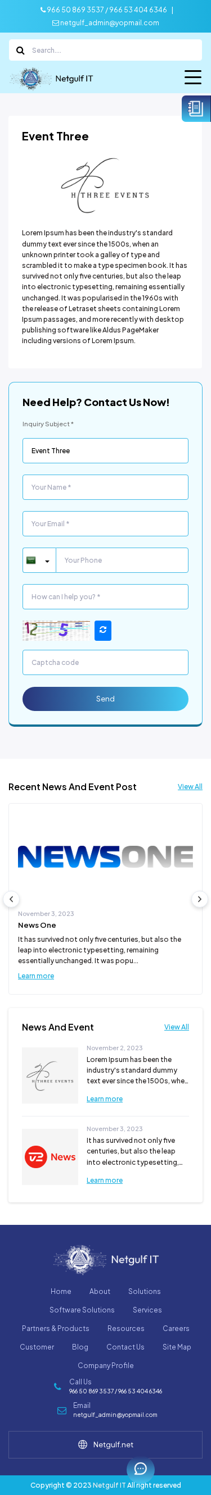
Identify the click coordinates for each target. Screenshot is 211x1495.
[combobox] (39, 560)
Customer (37, 1347)
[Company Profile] (196, 108)
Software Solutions (82, 1310)
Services (147, 1310)
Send (105, 698)
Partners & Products (55, 1328)
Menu (193, 79)
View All (190, 786)
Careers (176, 1328)
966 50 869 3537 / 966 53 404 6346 (106, 10)
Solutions (144, 1291)
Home (61, 1291)
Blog (80, 1347)
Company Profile (106, 1365)
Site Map (177, 1347)
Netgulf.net (113, 1444)
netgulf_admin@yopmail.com (109, 23)
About (99, 1291)
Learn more (36, 976)
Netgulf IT (109, 1485)
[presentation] (11, 899)
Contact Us (125, 1347)
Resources (126, 1328)
